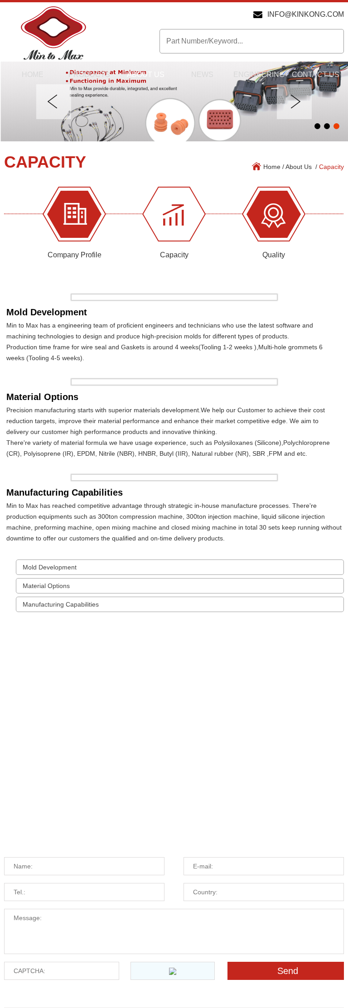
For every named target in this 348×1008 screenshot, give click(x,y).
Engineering (259, 74)
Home (33, 74)
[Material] (174, 101)
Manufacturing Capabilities (61, 604)
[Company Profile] (74, 214)
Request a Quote (56, 836)
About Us (145, 74)
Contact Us (315, 74)
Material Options (46, 585)
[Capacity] (174, 214)
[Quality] (273, 214)
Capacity (45, 162)
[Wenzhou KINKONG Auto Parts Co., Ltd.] (53, 34)
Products (89, 74)
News (202, 74)
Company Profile (75, 255)
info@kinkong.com (305, 14)
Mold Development (50, 567)
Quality (273, 255)
